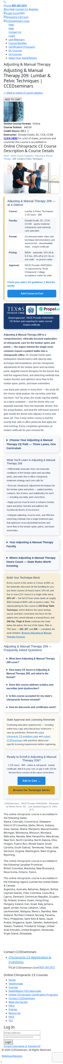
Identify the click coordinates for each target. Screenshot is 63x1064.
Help (12, 9)
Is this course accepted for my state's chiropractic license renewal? (29, 698)
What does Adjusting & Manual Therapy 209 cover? (30, 660)
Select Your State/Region (23, 58)
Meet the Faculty (18, 1002)
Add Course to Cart (32, 293)
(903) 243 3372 (46, 967)
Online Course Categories (22, 156)
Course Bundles (18, 43)
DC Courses (15, 50)
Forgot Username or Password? (22, 1046)
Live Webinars (17, 39)
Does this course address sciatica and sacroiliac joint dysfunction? (29, 686)
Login (21, 13)
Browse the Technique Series (31, 790)
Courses (13, 987)
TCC (11, 1020)
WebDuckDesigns (12, 1056)
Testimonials (16, 983)
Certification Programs (22, 47)
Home (6, 156)
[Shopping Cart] (31, 17)
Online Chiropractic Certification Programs (33, 994)
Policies (13, 1009)
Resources (15, 1013)
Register (33, 9)
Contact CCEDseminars (22, 998)
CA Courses (15, 54)
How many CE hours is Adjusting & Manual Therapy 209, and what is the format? (28, 673)
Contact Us (21, 9)
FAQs (12, 1005)
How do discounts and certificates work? (32, 707)
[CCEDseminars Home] (17, 20)
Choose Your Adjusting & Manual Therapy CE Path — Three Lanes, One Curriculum (31, 444)
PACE (11, 1017)
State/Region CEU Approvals (25, 991)
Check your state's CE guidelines (25, 282)
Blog (6, 9)
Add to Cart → (31, 780)
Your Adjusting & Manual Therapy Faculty (29, 544)
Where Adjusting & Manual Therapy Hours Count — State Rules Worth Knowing (31, 562)
